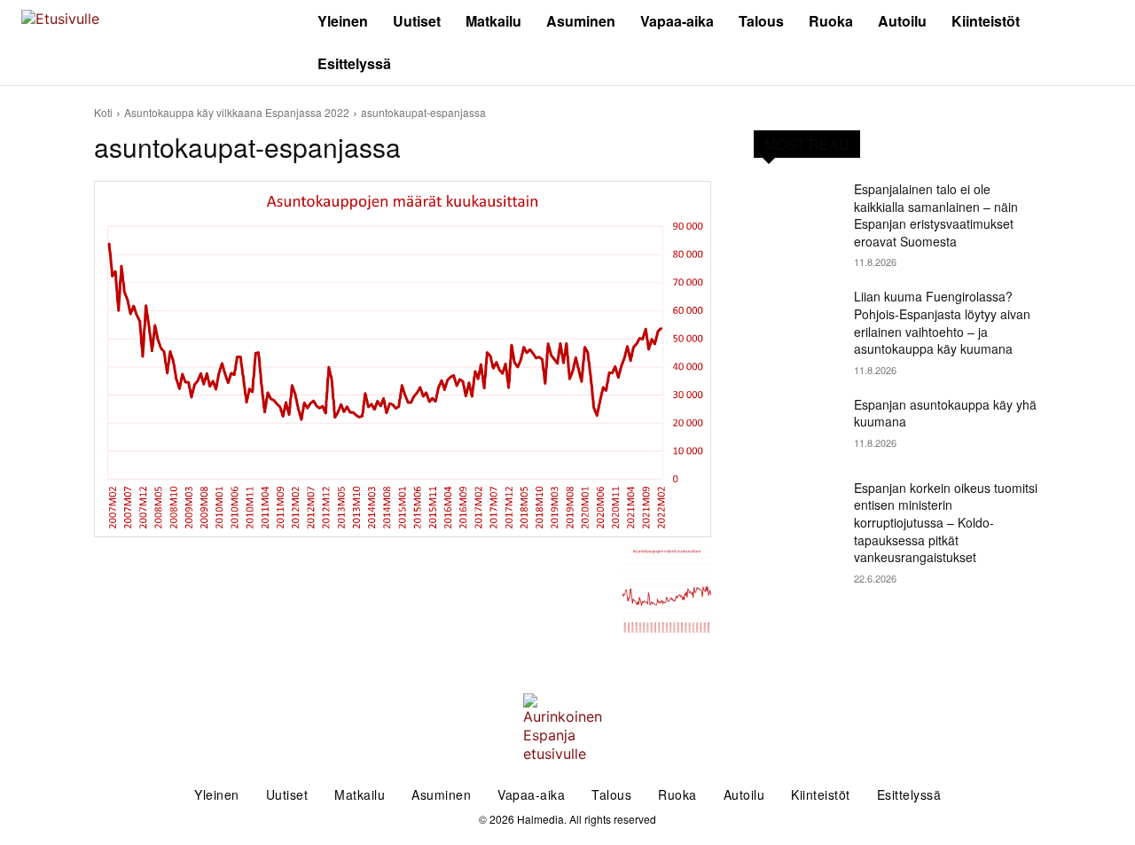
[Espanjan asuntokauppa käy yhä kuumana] (797, 426)
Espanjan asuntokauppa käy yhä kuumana (945, 413)
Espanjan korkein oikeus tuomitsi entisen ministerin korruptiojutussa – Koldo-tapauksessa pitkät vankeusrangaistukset (945, 522)
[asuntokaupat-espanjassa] (402, 359)
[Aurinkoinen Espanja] (141, 43)
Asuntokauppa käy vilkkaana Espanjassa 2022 (236, 112)
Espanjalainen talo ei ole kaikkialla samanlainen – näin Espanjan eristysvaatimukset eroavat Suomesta (936, 215)
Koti (103, 112)
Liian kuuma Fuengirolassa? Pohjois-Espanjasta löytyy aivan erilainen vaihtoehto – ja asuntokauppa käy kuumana (942, 322)
